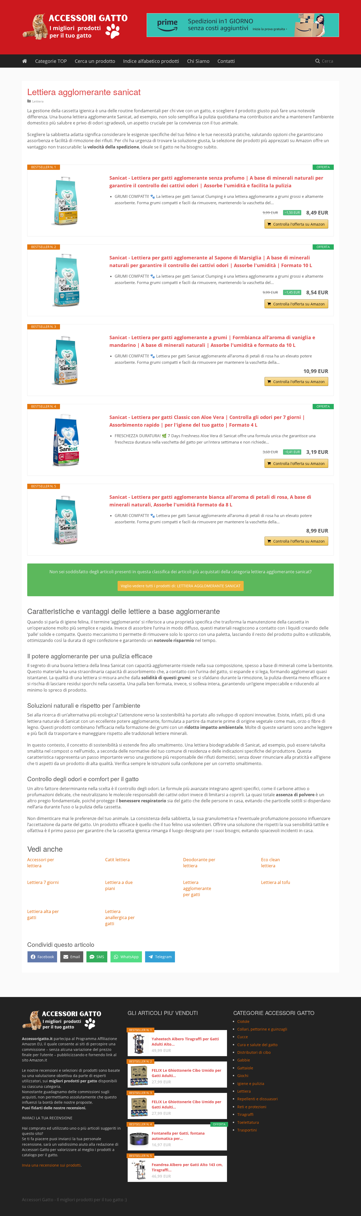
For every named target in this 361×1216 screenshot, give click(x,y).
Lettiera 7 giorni (43, 882)
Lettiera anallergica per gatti (120, 917)
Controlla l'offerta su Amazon (299, 224)
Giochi (242, 1075)
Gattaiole (245, 1067)
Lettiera (38, 101)
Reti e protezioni (251, 1106)
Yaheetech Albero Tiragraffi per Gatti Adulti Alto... (185, 1041)
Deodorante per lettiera (199, 863)
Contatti (226, 61)
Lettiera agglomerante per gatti (197, 888)
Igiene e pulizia (250, 1083)
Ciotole (243, 1021)
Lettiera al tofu (275, 882)
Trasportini (247, 1130)
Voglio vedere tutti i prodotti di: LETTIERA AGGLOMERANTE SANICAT (180, 585)
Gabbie (243, 1060)
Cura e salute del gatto (257, 1044)
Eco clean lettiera (270, 863)
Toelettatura (248, 1122)
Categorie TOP (51, 61)
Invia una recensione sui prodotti (51, 1165)
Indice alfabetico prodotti (151, 61)
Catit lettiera (117, 860)
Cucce (242, 1036)
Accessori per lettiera (40, 863)
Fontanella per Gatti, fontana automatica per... (178, 1136)
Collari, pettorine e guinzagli (262, 1029)
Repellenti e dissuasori (257, 1098)
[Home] (24, 61)
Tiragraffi (245, 1114)
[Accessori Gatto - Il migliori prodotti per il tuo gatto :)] (75, 26)
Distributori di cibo (254, 1052)
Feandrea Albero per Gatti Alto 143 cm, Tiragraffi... (187, 1167)
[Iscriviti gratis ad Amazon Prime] (243, 25)
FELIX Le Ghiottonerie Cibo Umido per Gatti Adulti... (186, 1073)
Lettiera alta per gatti (43, 914)
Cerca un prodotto (95, 61)
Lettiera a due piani (119, 885)
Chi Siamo (198, 61)
